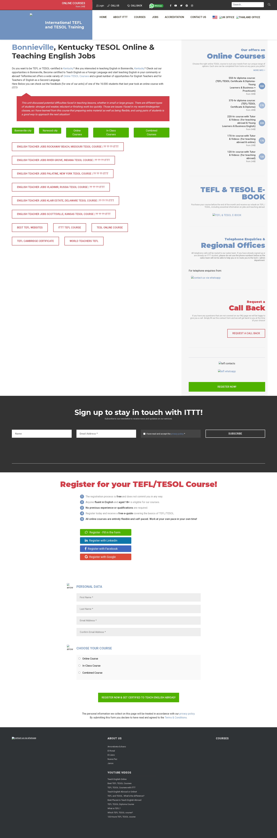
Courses (140, 17)
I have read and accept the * (165, 434)
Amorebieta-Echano (117, 746)
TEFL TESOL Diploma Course (121, 804)
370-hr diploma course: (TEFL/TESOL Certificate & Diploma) (242, 105)
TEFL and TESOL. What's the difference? (126, 796)
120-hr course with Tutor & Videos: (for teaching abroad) (241, 156)
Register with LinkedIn (102, 540)
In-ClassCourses (111, 132)
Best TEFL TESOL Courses (119, 783)
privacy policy (177, 434)
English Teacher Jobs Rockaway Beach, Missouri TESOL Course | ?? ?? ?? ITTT (68, 146)
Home (103, 17)
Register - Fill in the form (104, 532)
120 (262, 157)
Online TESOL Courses (76, 76)
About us (115, 738)
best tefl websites (30, 227)
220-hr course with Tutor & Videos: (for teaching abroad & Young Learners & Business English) (239, 122)
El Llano (111, 755)
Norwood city (50, 130)
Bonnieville (33, 47)
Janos (110, 763)
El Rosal (111, 751)
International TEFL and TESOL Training (64, 24)
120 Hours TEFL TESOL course (121, 817)
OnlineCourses (77, 132)
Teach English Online (117, 779)
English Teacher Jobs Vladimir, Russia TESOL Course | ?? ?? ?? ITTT (61, 187)
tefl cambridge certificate (35, 241)
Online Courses (73, 3)
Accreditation (174, 17)
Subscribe (235, 433)
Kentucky (68, 68)
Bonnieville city (22, 130)
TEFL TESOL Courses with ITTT (121, 787)
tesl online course (110, 227)
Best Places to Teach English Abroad (124, 800)
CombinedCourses (151, 132)
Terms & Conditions (176, 717)
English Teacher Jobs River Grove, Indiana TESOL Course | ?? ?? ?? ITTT (63, 160)
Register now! (227, 386)
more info (258, 70)
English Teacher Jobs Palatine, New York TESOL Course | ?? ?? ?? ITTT (62, 173)
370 (262, 105)
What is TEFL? (114, 808)
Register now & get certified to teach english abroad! (139, 697)
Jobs (155, 17)
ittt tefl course (69, 227)
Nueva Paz (112, 759)
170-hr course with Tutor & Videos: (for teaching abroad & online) (241, 140)
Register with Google (102, 557)
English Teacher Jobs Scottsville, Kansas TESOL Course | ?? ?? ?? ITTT (64, 214)
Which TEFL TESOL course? (120, 812)
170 (262, 140)
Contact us (198, 17)
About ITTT (120, 17)
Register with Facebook (102, 548)
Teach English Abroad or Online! (122, 791)
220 (262, 123)
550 (262, 86)
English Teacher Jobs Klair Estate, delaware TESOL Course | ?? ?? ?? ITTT (65, 200)
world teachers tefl (84, 241)
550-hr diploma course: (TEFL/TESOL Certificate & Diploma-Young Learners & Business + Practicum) (236, 86)
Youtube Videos (119, 772)
